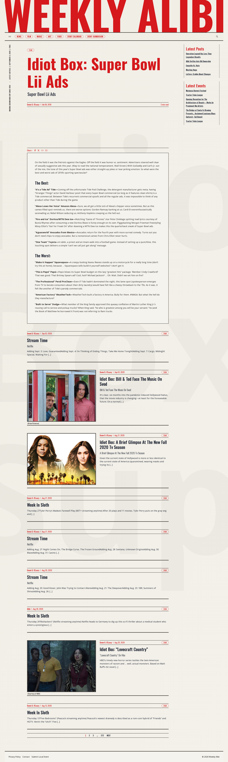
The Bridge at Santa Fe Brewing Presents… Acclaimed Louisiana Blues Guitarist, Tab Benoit (200, 113)
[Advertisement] (98, 127)
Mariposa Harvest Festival (196, 90)
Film (29, 36)
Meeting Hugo (191, 69)
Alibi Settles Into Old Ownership (198, 61)
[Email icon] (46, 150)
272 (102, 735)
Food (59, 36)
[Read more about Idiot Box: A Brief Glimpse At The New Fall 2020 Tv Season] (61, 460)
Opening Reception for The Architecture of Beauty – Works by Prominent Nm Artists (200, 102)
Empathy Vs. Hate (193, 65)
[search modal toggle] (217, 36)
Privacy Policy (15, 756)
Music (39, 36)
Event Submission (95, 36)
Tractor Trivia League (194, 95)
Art (49, 36)
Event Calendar (74, 36)
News (19, 36)
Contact (26, 756)
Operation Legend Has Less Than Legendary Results (198, 55)
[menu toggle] (10, 36)
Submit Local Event (40, 756)
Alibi (28, 609)
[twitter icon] (38, 150)
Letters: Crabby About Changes (198, 74)
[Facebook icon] (35, 150)
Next (109, 735)
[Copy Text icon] (42, 150)
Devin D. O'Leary (33, 104)
